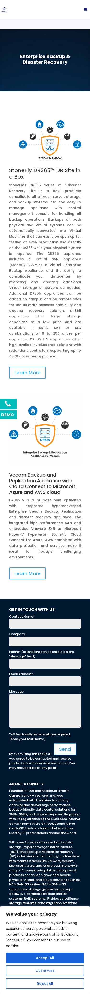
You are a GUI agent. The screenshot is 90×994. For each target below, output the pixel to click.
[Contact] (8, 404)
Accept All (45, 957)
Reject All (45, 983)
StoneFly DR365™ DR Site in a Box (45, 173)
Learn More (27, 372)
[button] (76, 9)
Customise (45, 970)
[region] (45, 950)
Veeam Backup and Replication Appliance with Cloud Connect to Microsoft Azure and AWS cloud (42, 484)
